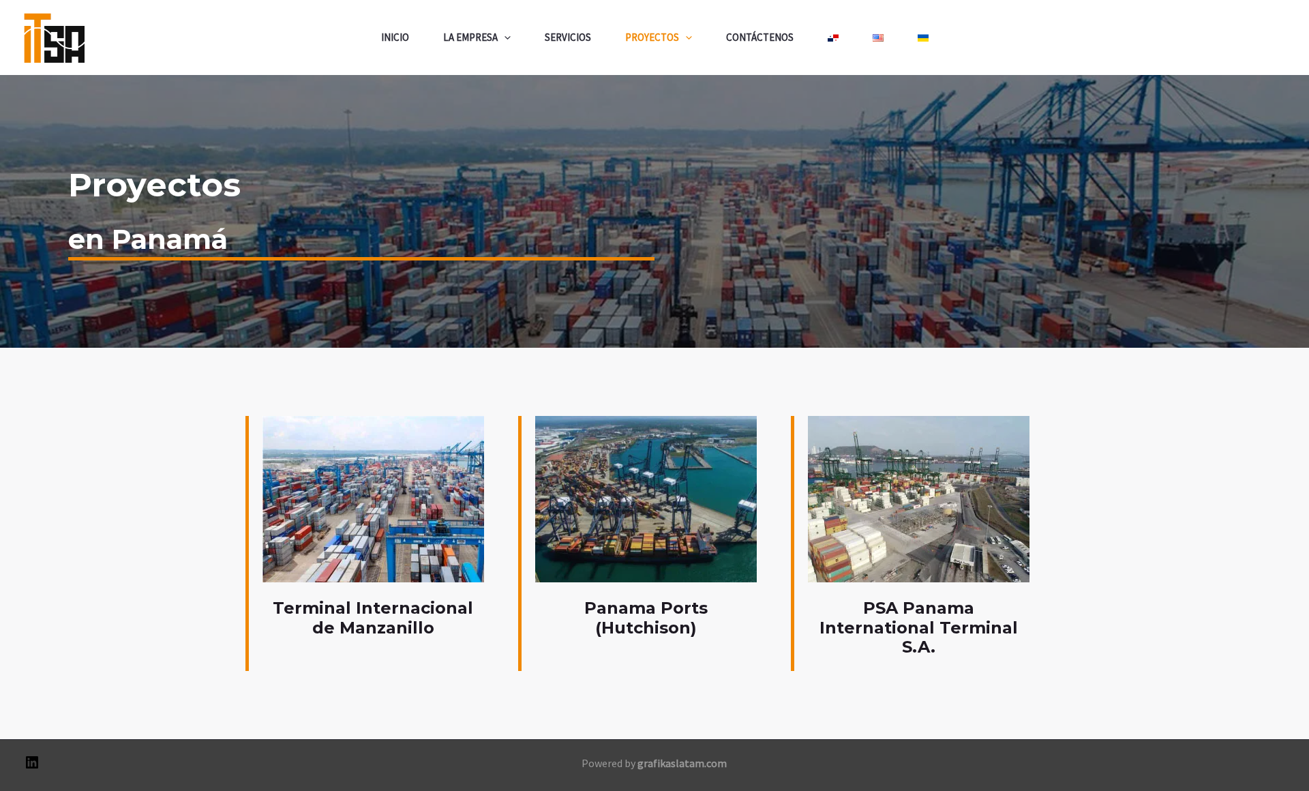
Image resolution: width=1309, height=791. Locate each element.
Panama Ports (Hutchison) (646, 618)
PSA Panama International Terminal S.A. (918, 627)
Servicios (568, 37)
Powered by (654, 763)
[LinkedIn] (32, 766)
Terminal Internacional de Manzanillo (373, 618)
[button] (504, 37)
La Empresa (470, 37)
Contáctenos (760, 37)
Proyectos (652, 37)
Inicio (395, 37)
